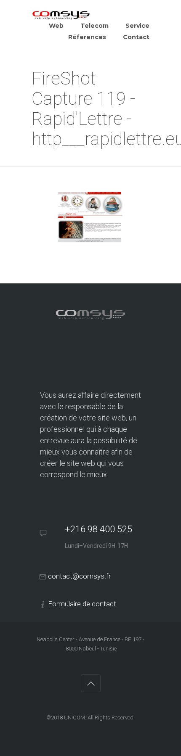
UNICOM (74, 717)
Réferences (87, 37)
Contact (136, 37)
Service (137, 25)
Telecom (94, 25)
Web (56, 25)
